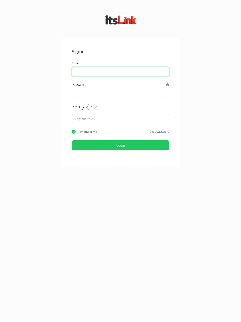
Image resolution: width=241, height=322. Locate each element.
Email (75, 63)
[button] (167, 84)
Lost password (159, 131)
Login (120, 145)
